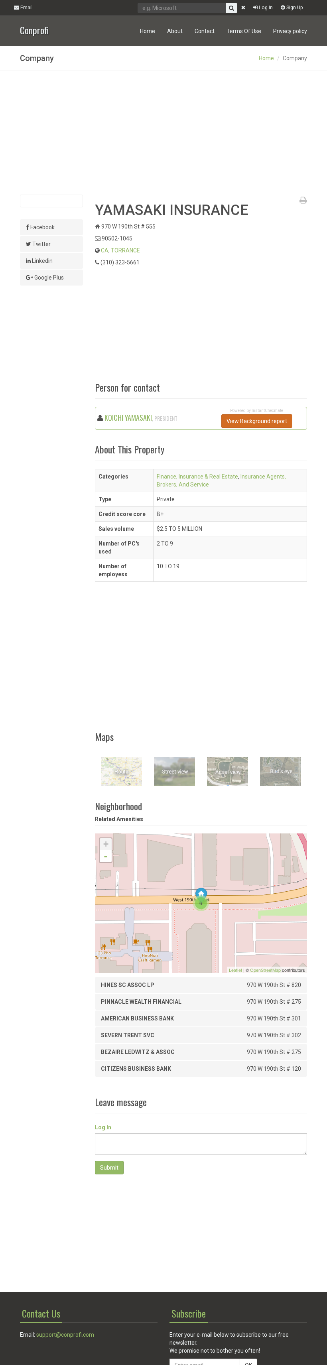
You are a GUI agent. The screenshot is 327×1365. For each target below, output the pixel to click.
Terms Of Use (244, 31)
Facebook (42, 227)
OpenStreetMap (265, 970)
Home (147, 31)
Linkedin (42, 261)
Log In (265, 7)
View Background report (257, 421)
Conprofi (34, 29)
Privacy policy (290, 31)
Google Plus (48, 277)
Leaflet (235, 970)
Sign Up (294, 7)
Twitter (41, 244)
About (175, 31)
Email (26, 7)
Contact (205, 31)
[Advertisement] (163, 133)
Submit (109, 1167)
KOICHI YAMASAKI (128, 417)
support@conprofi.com (65, 1335)
